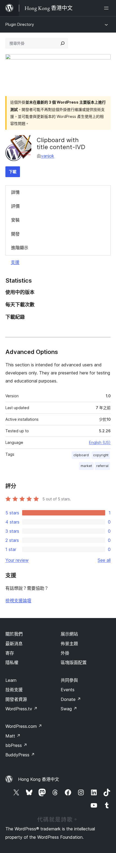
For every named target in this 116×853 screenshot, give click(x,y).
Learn (10, 680)
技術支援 (14, 689)
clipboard (81, 455)
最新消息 (14, 643)
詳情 (15, 192)
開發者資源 (16, 699)
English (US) (100, 442)
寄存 (9, 653)
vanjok (47, 156)
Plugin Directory (19, 24)
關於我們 (14, 634)
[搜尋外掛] (62, 43)
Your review (17, 560)
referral (102, 466)
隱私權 (11, 662)
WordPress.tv (21, 708)
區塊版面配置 (74, 662)
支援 (15, 262)
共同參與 (69, 680)
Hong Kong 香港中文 (38, 779)
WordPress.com (23, 726)
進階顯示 (19, 247)
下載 (12, 171)
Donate (71, 699)
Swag (69, 708)
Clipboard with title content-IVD (61, 143)
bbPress (16, 745)
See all (104, 560)
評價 (15, 206)
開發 (15, 234)
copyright (100, 455)
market (86, 466)
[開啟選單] (107, 8)
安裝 (15, 220)
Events (67, 689)
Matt (13, 736)
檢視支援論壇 (18, 600)
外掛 (65, 653)
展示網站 (69, 634)
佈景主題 (69, 643)
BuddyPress (20, 754)
